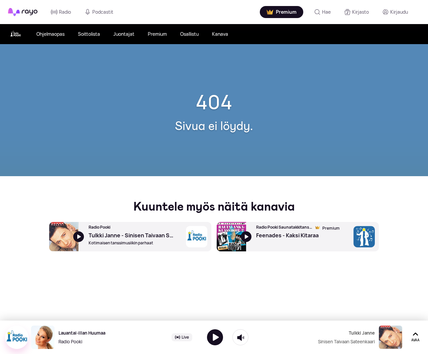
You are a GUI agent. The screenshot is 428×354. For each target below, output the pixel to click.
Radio (65, 12)
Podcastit (102, 12)
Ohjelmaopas (50, 34)
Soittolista (89, 34)
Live (185, 337)
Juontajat (123, 34)
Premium (157, 34)
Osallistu (189, 34)
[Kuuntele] (215, 337)
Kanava (220, 34)
